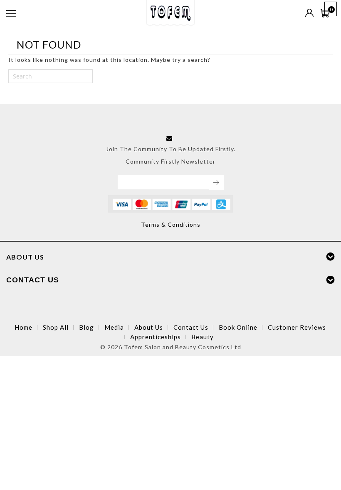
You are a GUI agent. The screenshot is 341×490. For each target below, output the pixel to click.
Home (23, 327)
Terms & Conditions (170, 224)
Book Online (238, 327)
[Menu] (11, 13)
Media (114, 327)
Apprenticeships (155, 337)
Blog (86, 327)
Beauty (202, 337)
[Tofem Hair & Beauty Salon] (170, 11)
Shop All (56, 327)
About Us (148, 327)
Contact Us (190, 327)
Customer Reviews (297, 327)
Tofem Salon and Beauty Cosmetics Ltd (182, 346)
